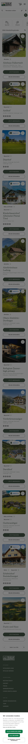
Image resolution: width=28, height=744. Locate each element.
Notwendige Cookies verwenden (14, 740)
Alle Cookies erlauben (14, 731)
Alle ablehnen (14, 735)
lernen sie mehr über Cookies (9, 727)
